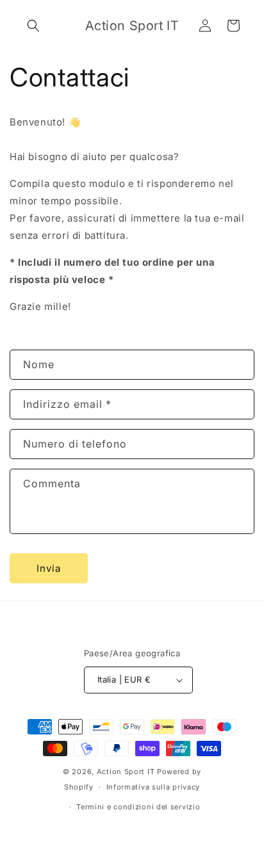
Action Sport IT (126, 771)
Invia (49, 568)
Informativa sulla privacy (153, 786)
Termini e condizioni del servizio (138, 806)
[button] (33, 26)
